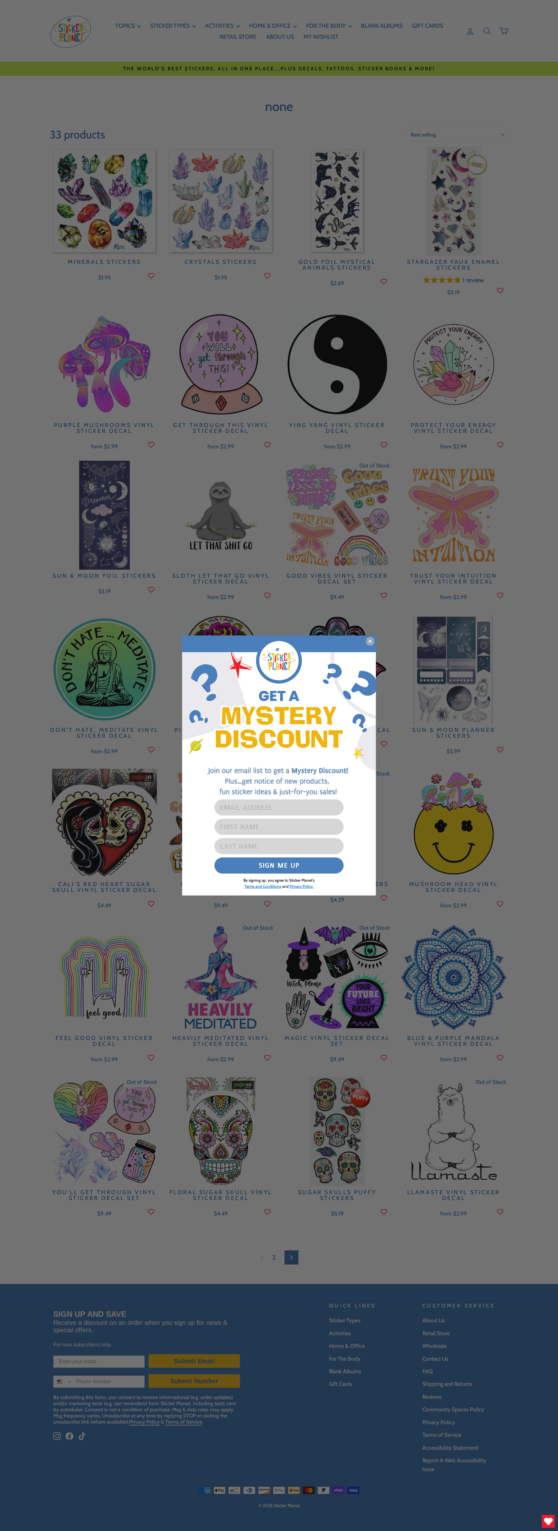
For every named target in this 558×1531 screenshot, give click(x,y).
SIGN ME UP (279, 865)
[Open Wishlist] (548, 1521)
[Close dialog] (370, 641)
